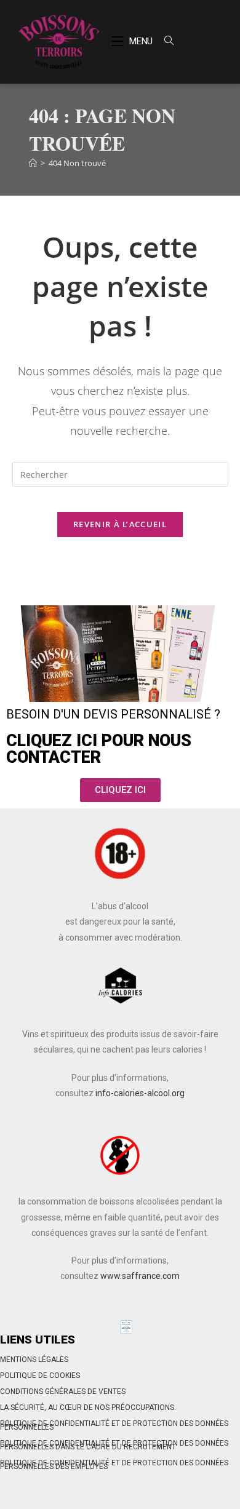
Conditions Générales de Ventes (63, 1391)
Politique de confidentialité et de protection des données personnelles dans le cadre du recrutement (114, 1445)
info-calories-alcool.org (140, 1093)
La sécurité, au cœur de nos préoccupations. (88, 1407)
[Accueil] (33, 163)
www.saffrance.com (140, 1276)
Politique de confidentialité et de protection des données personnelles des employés (114, 1465)
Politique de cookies (40, 1375)
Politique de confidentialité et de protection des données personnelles (114, 1425)
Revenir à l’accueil (120, 524)
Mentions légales (34, 1359)
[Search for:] (164, 41)
